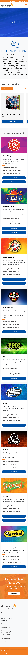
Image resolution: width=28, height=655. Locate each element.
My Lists (13, 1)
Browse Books (14, 177)
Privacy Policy (4, 653)
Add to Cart (12, 121)
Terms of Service (11, 653)
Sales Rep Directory (6, 634)
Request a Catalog (6, 631)
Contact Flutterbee (6, 632)
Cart (20, 1)
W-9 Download (5, 629)
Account (25, 1)
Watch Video (14, 181)
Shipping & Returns (6, 627)
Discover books (7, 88)
